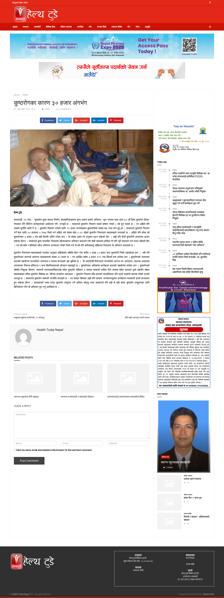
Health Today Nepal (50, 330)
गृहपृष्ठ (15, 26)
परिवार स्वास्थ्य (66, 26)
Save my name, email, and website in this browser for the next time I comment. (54, 450)
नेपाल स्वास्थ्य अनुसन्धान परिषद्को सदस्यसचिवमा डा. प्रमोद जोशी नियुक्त (189, 190)
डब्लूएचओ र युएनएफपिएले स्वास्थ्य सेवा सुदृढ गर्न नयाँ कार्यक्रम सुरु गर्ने (189, 201)
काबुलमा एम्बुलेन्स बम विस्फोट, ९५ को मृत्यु (29, 317)
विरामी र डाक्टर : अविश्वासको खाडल (196, 518)
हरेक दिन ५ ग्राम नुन (193, 497)
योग (128, 26)
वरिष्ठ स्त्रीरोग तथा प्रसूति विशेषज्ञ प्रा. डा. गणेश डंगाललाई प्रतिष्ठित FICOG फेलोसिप (191, 176)
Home (17, 95)
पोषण (138, 26)
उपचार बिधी (101, 26)
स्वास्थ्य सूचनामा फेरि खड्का (26, 396)
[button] (210, 27)
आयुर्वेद (147, 26)
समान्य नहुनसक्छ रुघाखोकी (175, 462)
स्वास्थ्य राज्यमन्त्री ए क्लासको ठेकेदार (77, 396)
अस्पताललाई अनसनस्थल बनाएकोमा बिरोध (125, 396)
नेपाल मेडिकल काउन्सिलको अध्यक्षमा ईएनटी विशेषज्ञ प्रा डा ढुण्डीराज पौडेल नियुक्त (188, 215)
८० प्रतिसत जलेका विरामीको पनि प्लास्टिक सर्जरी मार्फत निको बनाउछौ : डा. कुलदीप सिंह (191, 257)
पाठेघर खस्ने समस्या (192, 478)
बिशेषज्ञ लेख (50, 26)
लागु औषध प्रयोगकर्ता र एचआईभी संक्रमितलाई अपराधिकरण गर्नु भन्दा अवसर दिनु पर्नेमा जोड (190, 230)
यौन (90, 26)
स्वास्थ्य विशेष (117, 26)
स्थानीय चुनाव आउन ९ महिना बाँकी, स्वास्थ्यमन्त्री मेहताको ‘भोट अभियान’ (188, 243)
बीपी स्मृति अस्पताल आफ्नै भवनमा (137, 317)
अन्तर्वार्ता (37, 26)
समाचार (25, 26)
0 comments (65, 109)
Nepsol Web (208, 594)
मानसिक (80, 26)
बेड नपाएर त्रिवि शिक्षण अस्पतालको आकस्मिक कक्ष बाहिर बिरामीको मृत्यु (187, 270)
